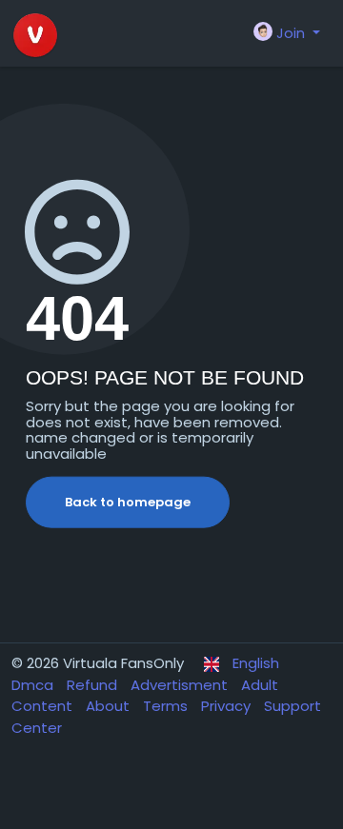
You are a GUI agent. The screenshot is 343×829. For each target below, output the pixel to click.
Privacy (227, 706)
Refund (94, 685)
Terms (167, 706)
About (109, 706)
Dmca (34, 685)
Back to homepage (128, 502)
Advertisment (181, 685)
